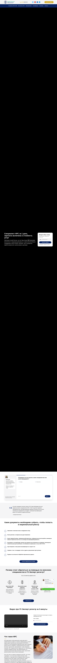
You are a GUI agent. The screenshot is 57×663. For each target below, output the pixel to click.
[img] (9, 2)
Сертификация (35, 5)
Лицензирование (29, 5)
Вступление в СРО (21, 5)
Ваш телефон (36, 618)
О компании (41, 5)
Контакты (46, 5)
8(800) (24, 2)
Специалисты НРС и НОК (12, 5)
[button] (49, 2)
